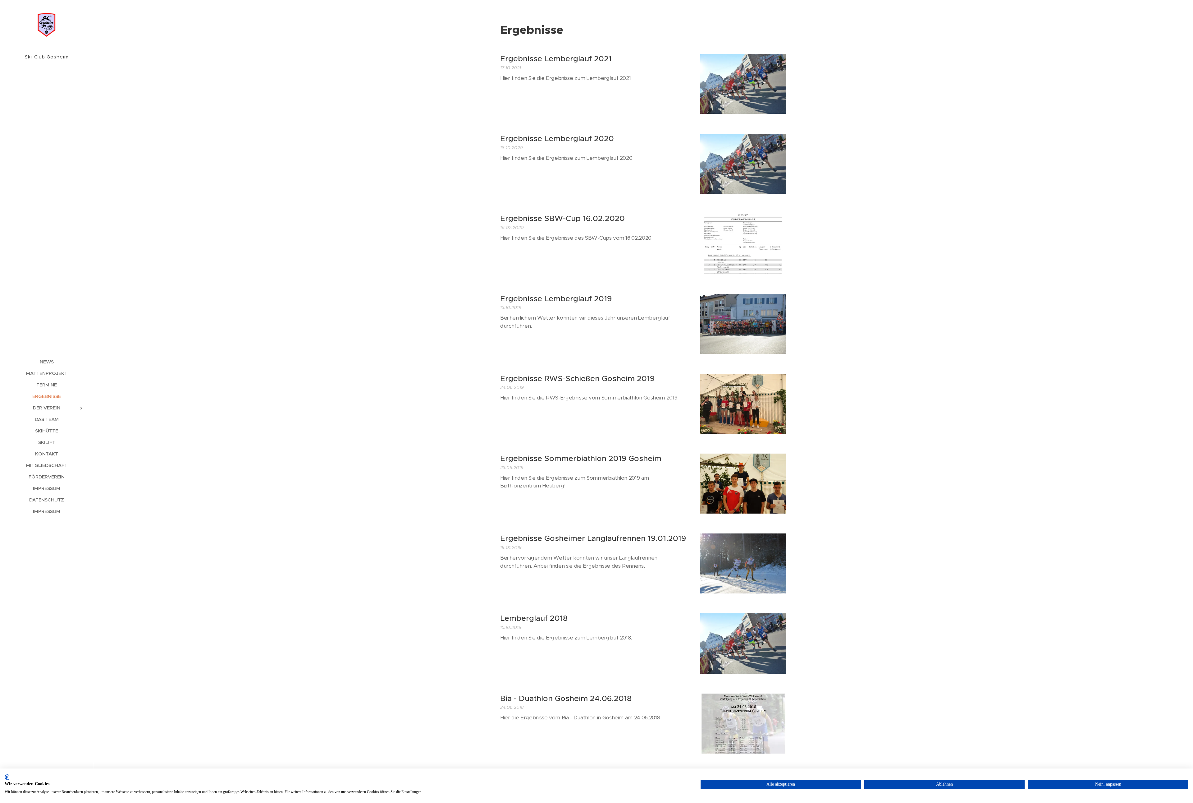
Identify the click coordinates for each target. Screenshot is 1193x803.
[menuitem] (46, 361)
